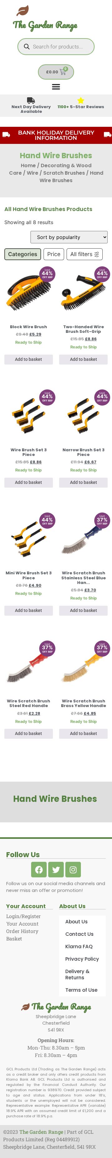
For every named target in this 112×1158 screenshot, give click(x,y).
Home (28, 165)
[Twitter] (56, 869)
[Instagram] (73, 869)
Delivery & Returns (77, 974)
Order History (22, 931)
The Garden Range (45, 25)
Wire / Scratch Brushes (56, 173)
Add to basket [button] (28, 359)
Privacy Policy (82, 959)
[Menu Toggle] (56, 86)
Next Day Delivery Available (31, 109)
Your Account (22, 923)
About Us (76, 921)
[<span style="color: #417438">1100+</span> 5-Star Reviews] (81, 101)
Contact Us (79, 934)
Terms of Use (81, 990)
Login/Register (23, 916)
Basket (14, 938)
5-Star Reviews (81, 107)
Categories (22, 254)
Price (53, 254)
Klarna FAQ (79, 946)
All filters (81, 254)
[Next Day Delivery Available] (31, 101)
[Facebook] (39, 869)
